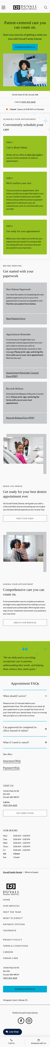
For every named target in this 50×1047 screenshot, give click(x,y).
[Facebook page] (21, 1021)
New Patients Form (15, 318)
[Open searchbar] (45, 7)
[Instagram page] (29, 1021)
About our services (25, 622)
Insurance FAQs (12, 760)
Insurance (9, 930)
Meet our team (24, 518)
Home (6, 899)
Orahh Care (10, 958)
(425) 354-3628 (28, 102)
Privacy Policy (12, 939)
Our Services (11, 906)
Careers (8, 952)
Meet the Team (12, 912)
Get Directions (25, 813)
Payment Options (14, 924)
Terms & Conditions (15, 946)
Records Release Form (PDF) (20, 417)
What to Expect (13, 918)
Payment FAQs (11, 767)
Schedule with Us (25, 47)
